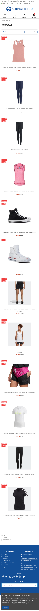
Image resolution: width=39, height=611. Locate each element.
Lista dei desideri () (24, 3)
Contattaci (31, 1)
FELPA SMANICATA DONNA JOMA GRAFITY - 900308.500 (19, 191)
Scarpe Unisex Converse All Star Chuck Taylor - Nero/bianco (19, 232)
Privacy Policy (13, 1)
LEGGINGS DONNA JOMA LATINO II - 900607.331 (19, 108)
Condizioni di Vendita (8, 562)
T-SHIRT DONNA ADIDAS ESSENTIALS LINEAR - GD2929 (19, 433)
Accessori (5, 541)
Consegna (5, 1)
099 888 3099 (27, 561)
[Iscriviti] (35, 585)
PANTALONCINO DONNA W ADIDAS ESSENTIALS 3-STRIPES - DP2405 (19, 310)
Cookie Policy (22, 1)
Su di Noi (5, 565)
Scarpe (5, 537)
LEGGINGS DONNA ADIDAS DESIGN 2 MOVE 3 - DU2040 (19, 474)
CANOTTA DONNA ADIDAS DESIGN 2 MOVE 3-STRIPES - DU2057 (19, 351)
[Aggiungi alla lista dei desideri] (36, 38)
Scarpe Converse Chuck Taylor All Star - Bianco (19, 271)
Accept (6, 607)
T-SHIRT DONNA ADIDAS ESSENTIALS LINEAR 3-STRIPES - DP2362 (20, 516)
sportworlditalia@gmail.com (28, 565)
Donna (3, 535)
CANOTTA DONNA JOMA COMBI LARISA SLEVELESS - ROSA (19, 67)
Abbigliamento (7, 539)
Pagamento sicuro (8, 567)
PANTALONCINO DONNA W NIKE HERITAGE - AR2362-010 (19, 392)
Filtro (6, 32)
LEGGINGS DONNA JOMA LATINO (19, 150)
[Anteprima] (36, 41)
